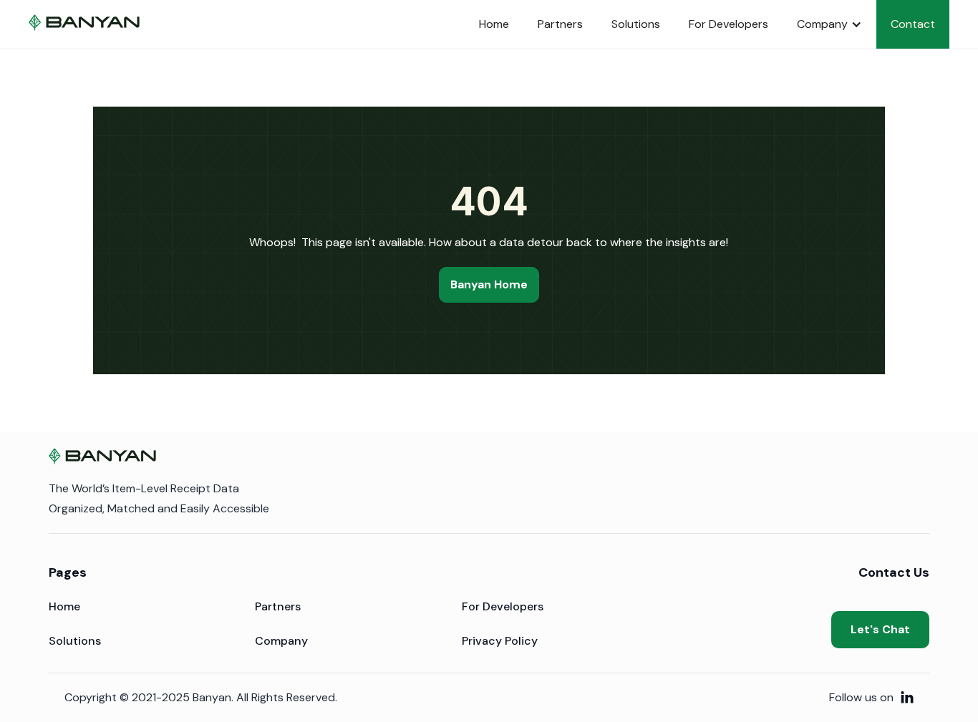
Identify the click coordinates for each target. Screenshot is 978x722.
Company (281, 640)
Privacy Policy (500, 640)
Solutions (635, 23)
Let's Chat (880, 629)
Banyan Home (489, 284)
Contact (913, 23)
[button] (829, 24)
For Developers (728, 23)
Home (494, 23)
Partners (560, 23)
